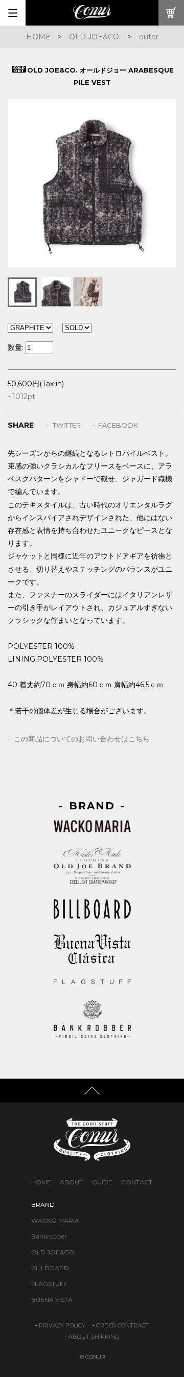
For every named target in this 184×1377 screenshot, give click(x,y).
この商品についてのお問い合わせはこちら (82, 738)
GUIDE (102, 1182)
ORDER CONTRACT (122, 1325)
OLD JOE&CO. (95, 36)
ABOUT (71, 1182)
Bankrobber (49, 1236)
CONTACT (136, 1182)
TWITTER (67, 425)
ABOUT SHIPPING (93, 1336)
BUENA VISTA (52, 1299)
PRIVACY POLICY (62, 1325)
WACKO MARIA (55, 1220)
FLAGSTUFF (49, 1284)
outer (148, 36)
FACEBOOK (118, 425)
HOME (38, 36)
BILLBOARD (50, 1268)
